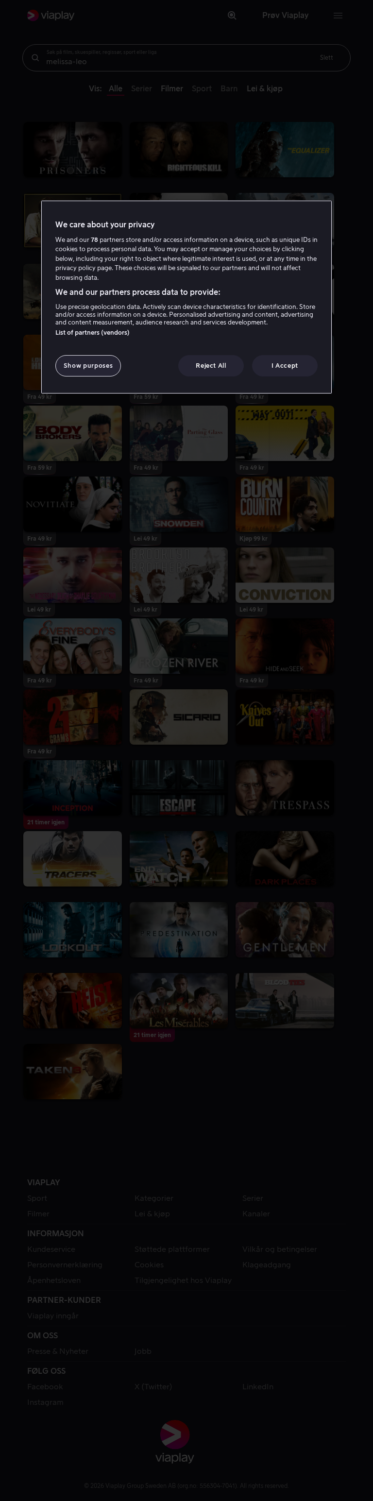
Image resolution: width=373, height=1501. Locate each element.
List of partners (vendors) (92, 332)
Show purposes (88, 365)
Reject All (211, 365)
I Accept (284, 365)
